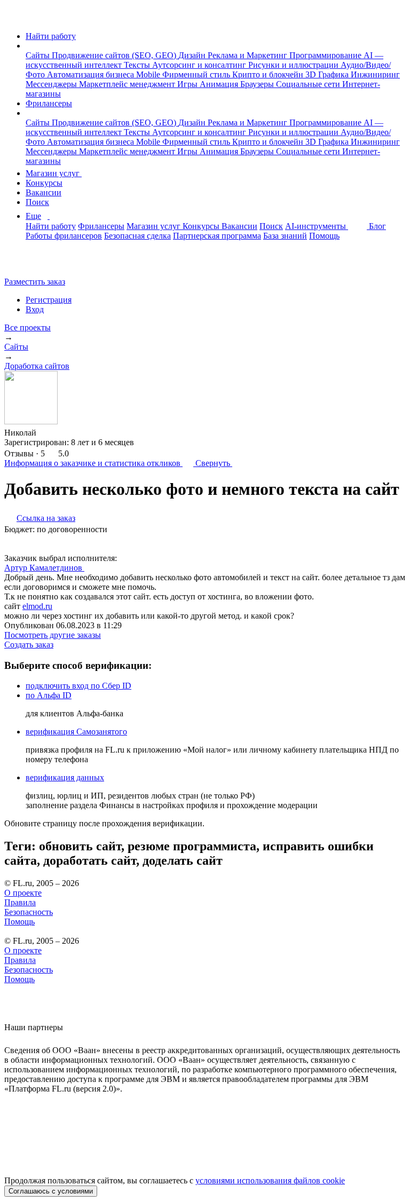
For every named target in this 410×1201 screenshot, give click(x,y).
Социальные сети (309, 84)
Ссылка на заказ (46, 518)
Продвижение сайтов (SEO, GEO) (115, 55)
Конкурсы (44, 182)
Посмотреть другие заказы (52, 634)
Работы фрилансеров (64, 235)
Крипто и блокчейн (268, 74)
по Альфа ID (49, 695)
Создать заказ (28, 644)
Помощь (324, 235)
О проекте (23, 892)
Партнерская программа (217, 235)
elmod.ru (37, 606)
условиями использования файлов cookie (270, 1180)
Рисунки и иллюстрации (294, 64)
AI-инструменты (316, 226)
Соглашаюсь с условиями (51, 1191)
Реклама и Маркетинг (248, 55)
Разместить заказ (34, 281)
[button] (29, 45)
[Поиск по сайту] (34, 263)
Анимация (220, 84)
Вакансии (43, 192)
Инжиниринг (375, 74)
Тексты (138, 64)
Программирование (326, 55)
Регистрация (49, 299)
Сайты (39, 55)
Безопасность (28, 911)
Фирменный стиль (197, 74)
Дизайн (193, 55)
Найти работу (51, 36)
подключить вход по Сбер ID (78, 685)
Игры (188, 84)
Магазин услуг (54, 173)
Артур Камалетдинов (44, 567)
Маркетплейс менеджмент (128, 84)
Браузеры (258, 84)
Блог (377, 226)
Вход (35, 309)
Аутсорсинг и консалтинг (200, 64)
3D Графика (328, 74)
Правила (20, 902)
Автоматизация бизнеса (91, 74)
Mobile (149, 74)
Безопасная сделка (137, 235)
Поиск (37, 202)
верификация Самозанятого (76, 731)
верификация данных (65, 777)
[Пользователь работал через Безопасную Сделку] (46, 432)
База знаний (285, 235)
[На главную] (14, 17)
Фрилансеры (49, 103)
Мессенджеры (52, 84)
